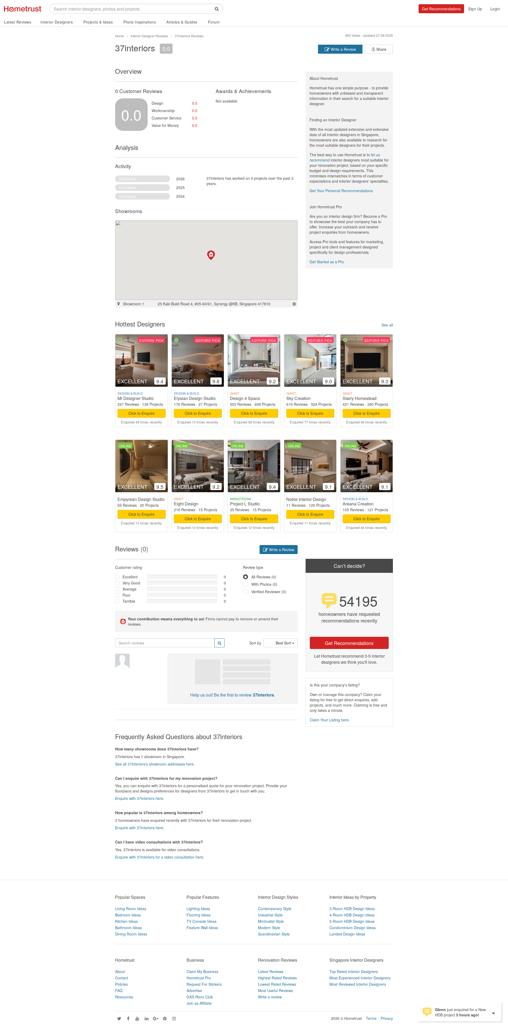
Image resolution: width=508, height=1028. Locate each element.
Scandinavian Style (274, 934)
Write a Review (343, 49)
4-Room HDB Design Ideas (352, 915)
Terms (371, 1018)
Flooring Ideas (199, 915)
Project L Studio (245, 504)
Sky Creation (298, 398)
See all (387, 325)
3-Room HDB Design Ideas (352, 908)
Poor (126, 595)
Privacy (387, 1018)
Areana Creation (358, 504)
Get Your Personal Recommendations (341, 190)
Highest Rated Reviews (277, 977)
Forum (214, 22)
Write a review (270, 996)
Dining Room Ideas (131, 934)
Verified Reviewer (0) (268, 591)
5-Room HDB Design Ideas (352, 921)
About (120, 971)
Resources (124, 996)
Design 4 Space (245, 398)
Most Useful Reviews (275, 990)
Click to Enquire (141, 413)
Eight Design (186, 504)
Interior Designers (56, 22)
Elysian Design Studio (195, 398)
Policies (121, 984)
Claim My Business (202, 971)
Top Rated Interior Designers (353, 971)
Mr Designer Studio (135, 398)
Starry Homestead (360, 398)
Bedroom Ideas (128, 915)
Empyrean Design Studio (141, 499)
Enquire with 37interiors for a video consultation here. (159, 857)
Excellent (130, 576)
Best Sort (284, 643)
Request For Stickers (204, 984)
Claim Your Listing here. (330, 719)
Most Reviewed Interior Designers (357, 984)
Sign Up (475, 8)
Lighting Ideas (198, 908)
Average (130, 589)
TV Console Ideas (201, 921)
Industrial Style (270, 915)
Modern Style (269, 927)
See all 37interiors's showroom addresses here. (155, 764)
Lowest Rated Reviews (277, 984)
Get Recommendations (441, 8)
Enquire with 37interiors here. (139, 798)
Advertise (194, 990)
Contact (121, 977)
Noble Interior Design (306, 499)
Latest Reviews (17, 22)
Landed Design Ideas (347, 934)
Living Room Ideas (130, 908)
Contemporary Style (274, 908)
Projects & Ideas (98, 22)
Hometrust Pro (199, 977)
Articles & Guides (181, 22)
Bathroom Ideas (128, 927)
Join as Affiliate (199, 1003)
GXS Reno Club (200, 996)
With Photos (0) (264, 584)
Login (495, 8)
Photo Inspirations (139, 22)
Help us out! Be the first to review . (232, 695)
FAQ (119, 990)
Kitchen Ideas (126, 921)
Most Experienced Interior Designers (360, 977)
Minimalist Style (271, 921)
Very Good (131, 583)
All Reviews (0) (263, 576)
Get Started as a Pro (327, 261)
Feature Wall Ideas (202, 927)
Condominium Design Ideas (352, 927)
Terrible (129, 601)
